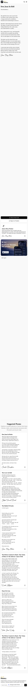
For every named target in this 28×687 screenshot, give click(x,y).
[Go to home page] (4, 2)
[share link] (25, 236)
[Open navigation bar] (25, 2)
